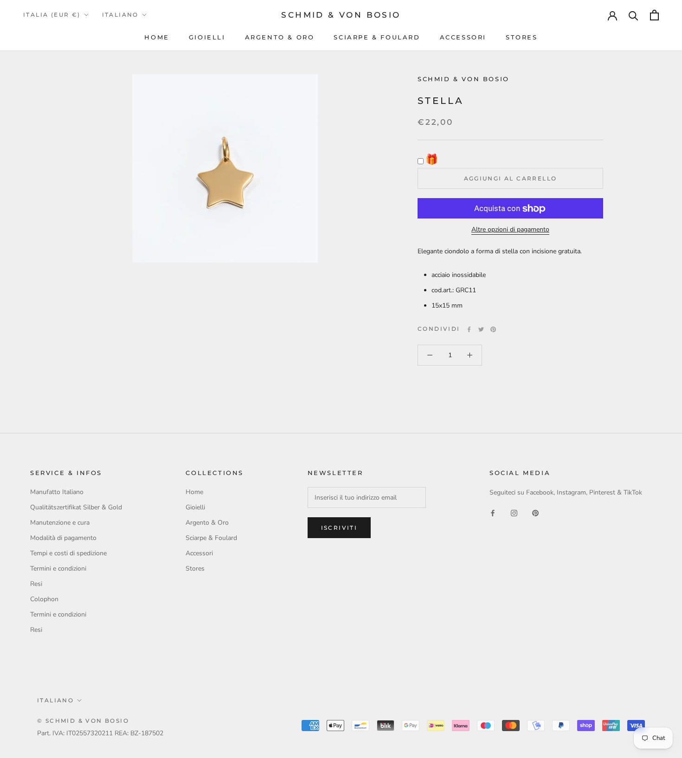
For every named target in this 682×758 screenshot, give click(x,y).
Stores (522, 37)
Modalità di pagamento (63, 537)
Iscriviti (339, 527)
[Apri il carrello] (654, 15)
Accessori (463, 37)
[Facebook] (469, 329)
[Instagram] (514, 512)
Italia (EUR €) (52, 14)
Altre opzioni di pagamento (510, 229)
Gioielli (207, 37)
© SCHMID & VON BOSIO (83, 720)
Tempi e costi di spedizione (68, 553)
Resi (36, 583)
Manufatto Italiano (57, 492)
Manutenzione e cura (60, 522)
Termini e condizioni (58, 568)
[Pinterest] (493, 329)
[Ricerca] (633, 15)
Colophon (44, 599)
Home (156, 37)
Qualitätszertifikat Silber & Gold (76, 507)
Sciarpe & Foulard (377, 37)
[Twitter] (481, 329)
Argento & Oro (280, 37)
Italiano (120, 14)
